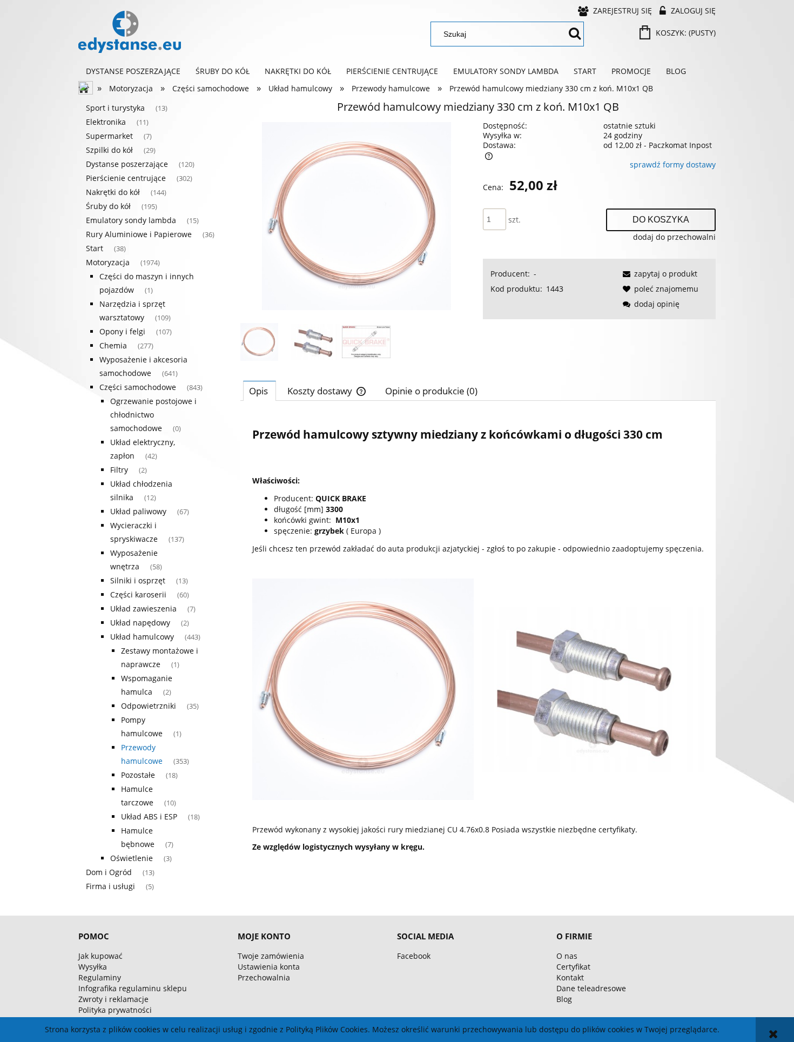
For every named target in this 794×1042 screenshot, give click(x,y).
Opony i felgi (122, 331)
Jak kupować (100, 956)
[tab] (259, 390)
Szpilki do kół (109, 150)
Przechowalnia (264, 977)
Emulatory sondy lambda (131, 220)
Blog (564, 999)
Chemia (113, 345)
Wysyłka (92, 967)
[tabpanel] (478, 638)
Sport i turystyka (115, 108)
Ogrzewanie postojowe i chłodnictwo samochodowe (153, 414)
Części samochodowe (137, 387)
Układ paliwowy (138, 511)
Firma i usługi (110, 886)
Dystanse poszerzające (127, 164)
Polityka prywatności (115, 1010)
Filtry (119, 470)
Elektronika (106, 122)
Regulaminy (99, 977)
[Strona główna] (129, 32)
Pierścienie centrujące (126, 178)
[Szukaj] (574, 34)
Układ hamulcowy (142, 636)
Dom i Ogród (109, 872)
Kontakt (570, 977)
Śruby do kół (108, 206)
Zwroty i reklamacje (113, 999)
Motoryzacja (108, 262)
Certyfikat (573, 967)
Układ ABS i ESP (149, 816)
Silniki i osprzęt (137, 580)
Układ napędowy (140, 622)
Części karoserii (138, 594)
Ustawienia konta (269, 967)
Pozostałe (138, 775)
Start (94, 248)
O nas (566, 956)
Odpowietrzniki (148, 706)
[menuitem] (133, 71)
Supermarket (109, 136)
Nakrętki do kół (113, 192)
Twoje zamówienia (271, 956)
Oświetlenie (131, 858)
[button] (658, 273)
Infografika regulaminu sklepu (132, 988)
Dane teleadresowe (591, 988)
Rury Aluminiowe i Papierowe (139, 234)
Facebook (413, 956)
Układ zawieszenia (143, 608)
